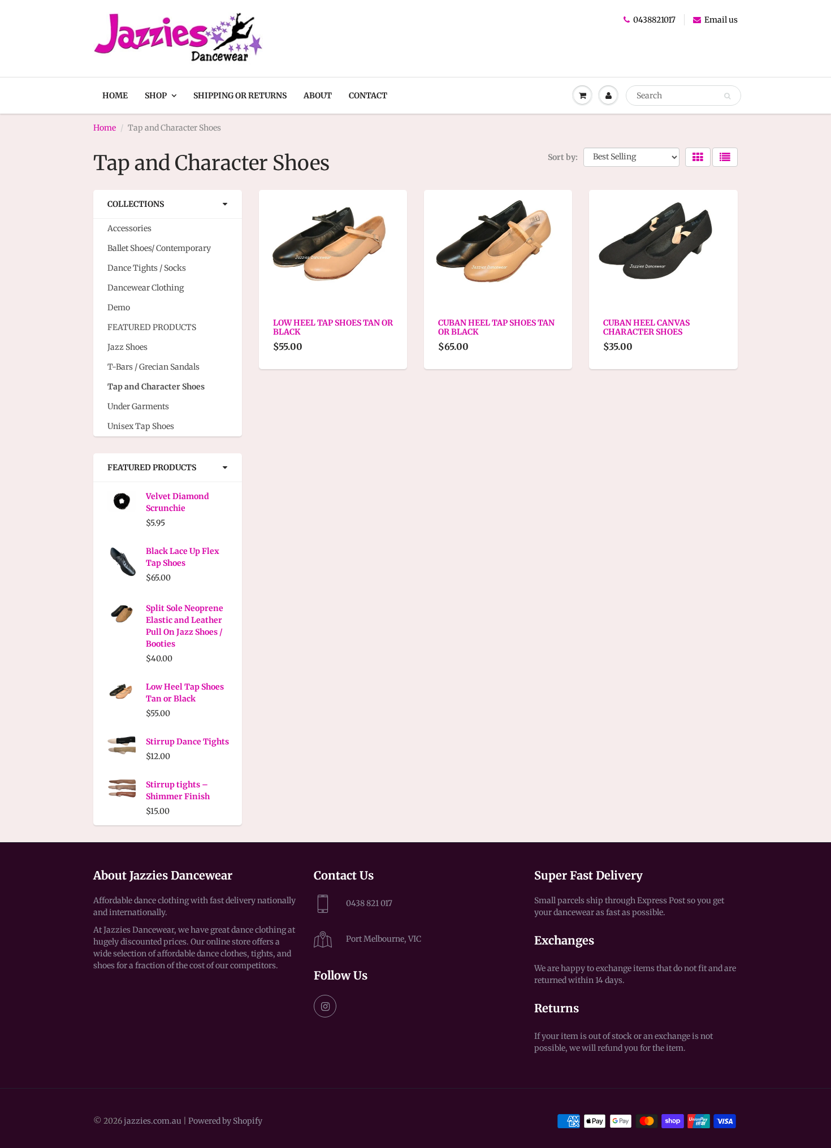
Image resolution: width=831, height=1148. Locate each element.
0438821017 (654, 20)
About (318, 95)
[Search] (727, 96)
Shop (156, 95)
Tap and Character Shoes (156, 387)
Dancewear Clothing (145, 288)
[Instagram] (325, 1006)
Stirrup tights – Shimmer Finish (178, 790)
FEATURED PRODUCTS (151, 327)
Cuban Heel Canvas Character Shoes (646, 327)
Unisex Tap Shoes (140, 426)
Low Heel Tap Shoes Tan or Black (185, 693)
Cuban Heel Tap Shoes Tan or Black (496, 327)
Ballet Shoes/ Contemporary (159, 248)
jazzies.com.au (152, 1121)
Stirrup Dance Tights (187, 742)
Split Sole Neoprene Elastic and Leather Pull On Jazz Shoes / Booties (184, 626)
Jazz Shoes (127, 347)
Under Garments (138, 406)
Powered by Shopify (225, 1121)
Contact (368, 95)
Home (115, 95)
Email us (721, 20)
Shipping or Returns (240, 95)
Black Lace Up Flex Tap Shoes (182, 557)
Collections (135, 204)
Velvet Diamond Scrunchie (177, 502)
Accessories (129, 228)
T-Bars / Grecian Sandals (153, 367)
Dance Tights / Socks (146, 268)
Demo (118, 307)
